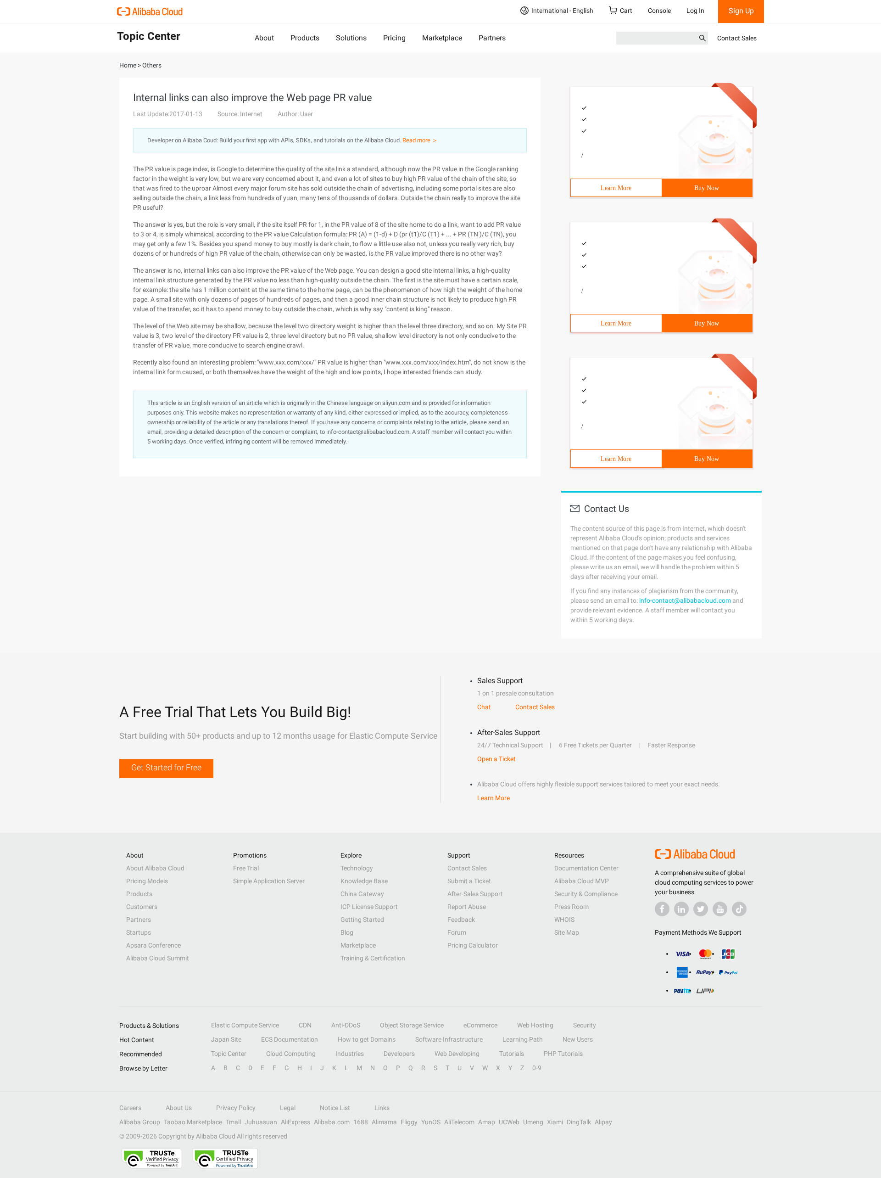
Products (304, 38)
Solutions (351, 38)
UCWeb (509, 1122)
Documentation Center (586, 868)
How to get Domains (367, 1039)
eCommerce (480, 1025)
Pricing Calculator (472, 945)
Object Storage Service (412, 1025)
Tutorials (511, 1053)
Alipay (603, 1122)
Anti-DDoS (345, 1025)
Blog (346, 932)
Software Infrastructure (449, 1039)
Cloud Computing (291, 1053)
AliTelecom (459, 1122)
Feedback (461, 919)
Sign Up (741, 10)
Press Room (571, 906)
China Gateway (362, 894)
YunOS (430, 1122)
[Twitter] (700, 909)
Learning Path (522, 1039)
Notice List (335, 1107)
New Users (578, 1039)
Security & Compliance (586, 894)
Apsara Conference (153, 945)
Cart (626, 10)
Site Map (566, 932)
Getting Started (362, 919)
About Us (179, 1107)
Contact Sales (737, 38)
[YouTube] (720, 909)
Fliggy (409, 1122)
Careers (130, 1107)
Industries (349, 1053)
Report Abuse (466, 906)
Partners (492, 38)
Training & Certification (372, 958)
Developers (399, 1053)
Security (584, 1025)
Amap (486, 1122)
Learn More (616, 188)
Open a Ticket (496, 759)
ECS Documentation (289, 1039)
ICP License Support (369, 906)
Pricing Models (147, 881)
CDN (305, 1025)
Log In (695, 10)
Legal (288, 1107)
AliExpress (295, 1122)
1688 (360, 1122)
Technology (356, 868)
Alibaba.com (332, 1122)
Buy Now (706, 188)
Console (659, 10)
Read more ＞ (420, 140)
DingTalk (579, 1122)
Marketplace (442, 38)
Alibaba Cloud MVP (581, 881)
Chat (484, 707)
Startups (138, 932)
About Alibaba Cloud (155, 868)
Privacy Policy (236, 1107)
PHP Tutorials (563, 1053)
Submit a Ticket (469, 881)
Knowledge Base (364, 881)
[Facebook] (662, 909)
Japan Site (226, 1039)
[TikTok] (739, 909)
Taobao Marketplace (193, 1122)
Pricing (394, 38)
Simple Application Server (269, 881)
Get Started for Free (166, 767)
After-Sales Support (475, 894)
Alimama (384, 1122)
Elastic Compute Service (245, 1025)
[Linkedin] (681, 909)
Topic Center (228, 1053)
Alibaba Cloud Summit (157, 958)
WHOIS (564, 919)
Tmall (233, 1122)
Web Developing (457, 1053)
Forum (456, 932)
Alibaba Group (139, 1122)
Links (382, 1107)
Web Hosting (535, 1025)
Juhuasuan (261, 1122)
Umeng (533, 1122)
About (264, 38)
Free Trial (246, 868)
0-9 (536, 1067)
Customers (141, 906)
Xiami (555, 1122)
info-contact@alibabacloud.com (685, 600)
